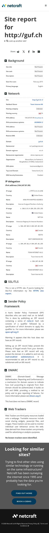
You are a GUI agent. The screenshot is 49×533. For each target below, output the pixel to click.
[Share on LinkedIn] (34, 51)
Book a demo (24, 501)
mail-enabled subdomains (18, 357)
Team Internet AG (36, 104)
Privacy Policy (32, 524)
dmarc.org (34, 396)
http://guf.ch (36, 100)
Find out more (24, 493)
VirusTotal (38, 118)
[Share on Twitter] (23, 51)
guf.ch (41, 142)
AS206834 (37, 122)
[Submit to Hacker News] (39, 51)
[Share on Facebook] (29, 51)
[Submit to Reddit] (18, 51)
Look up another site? (17, 41)
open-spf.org (11, 332)
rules (29, 321)
